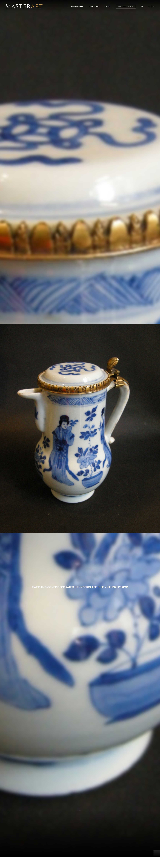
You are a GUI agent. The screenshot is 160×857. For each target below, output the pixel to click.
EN (150, 7)
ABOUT (107, 7)
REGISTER (122, 7)
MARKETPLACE (77, 7)
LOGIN (130, 7)
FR (153, 7)
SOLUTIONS (94, 7)
